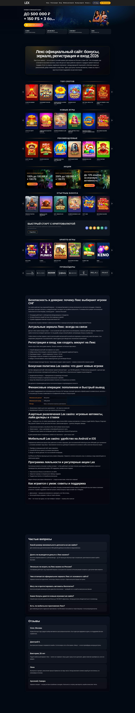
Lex (26, 2)
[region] (67, 95)
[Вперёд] (111, 92)
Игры (47, 3)
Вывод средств (79, 3)
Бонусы (87, 3)
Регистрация (54, 3)
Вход (60, 3)
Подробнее (33, 232)
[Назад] (23, 92)
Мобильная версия (68, 3)
